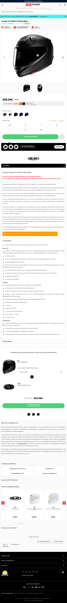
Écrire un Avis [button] (59, 541)
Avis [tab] (4, 544)
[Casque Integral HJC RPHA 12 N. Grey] (5, 114)
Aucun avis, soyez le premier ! (13, 23)
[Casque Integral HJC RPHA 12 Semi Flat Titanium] (27, 114)
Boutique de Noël (38, 593)
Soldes (16, 593)
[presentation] (20, 1)
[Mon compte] (60, 4)
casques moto (22, 443)
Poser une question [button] (44, 541)
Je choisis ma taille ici (23, 372)
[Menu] (2, 4)
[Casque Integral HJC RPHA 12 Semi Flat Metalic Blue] (21, 114)
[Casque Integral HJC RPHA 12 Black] (16, 114)
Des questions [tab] (15, 544)
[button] (19, 523)
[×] (65, 16)
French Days (22, 593)
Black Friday (29, 593)
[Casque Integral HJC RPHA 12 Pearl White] (10, 114)
